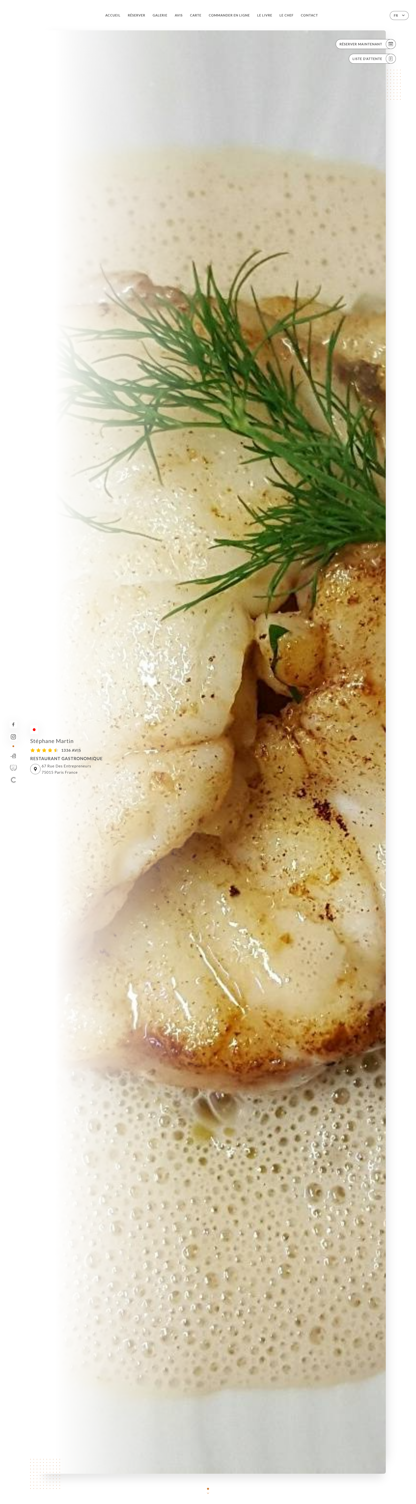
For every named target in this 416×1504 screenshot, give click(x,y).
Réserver (136, 15)
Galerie (160, 15)
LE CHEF (287, 15)
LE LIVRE (264, 15)
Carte (195, 15)
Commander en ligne (229, 15)
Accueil (112, 15)
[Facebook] (13, 724)
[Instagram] (13, 737)
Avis (179, 15)
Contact (309, 15)
